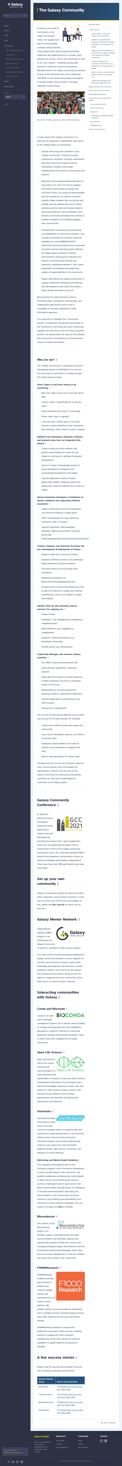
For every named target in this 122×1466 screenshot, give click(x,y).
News (6, 26)
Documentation (62, 1447)
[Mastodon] (17, 1462)
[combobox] (15, 97)
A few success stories (97, 129)
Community (8, 46)
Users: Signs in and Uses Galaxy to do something (101, 35)
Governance (10, 55)
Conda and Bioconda (98, 104)
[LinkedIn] (21, 1462)
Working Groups (12, 63)
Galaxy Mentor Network (14, 72)
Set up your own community (99, 90)
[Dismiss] (26, 1450)
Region (7, 93)
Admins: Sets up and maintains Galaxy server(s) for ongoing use (103, 74)
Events (6, 31)
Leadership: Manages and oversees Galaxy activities (101, 82)
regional (47, 897)
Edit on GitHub (109, 1423)
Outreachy (42, 1118)
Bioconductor (95, 122)
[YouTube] (13, 1462)
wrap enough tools (45, 51)
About (6, 81)
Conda (40, 1015)
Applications (9, 87)
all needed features (57, 55)
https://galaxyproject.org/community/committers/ (65, 538)
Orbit (6, 35)
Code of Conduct (12, 76)
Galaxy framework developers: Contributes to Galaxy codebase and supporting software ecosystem (103, 54)
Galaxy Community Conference (100, 87)
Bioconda (41, 1031)
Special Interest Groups (15, 59)
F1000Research (44, 1274)
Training (59, 1444)
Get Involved (83, 1447)
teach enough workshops (67, 51)
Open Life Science (46, 1059)
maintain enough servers (48, 47)
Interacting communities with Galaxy (100, 99)
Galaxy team (53, 39)
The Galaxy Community (14, 50)
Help (6, 41)
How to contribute (12, 68)
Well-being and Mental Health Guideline (103, 117)
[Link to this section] (57, 359)
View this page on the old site (13, 1453)
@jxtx (6, 104)
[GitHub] (9, 1462)
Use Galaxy (60, 1441)
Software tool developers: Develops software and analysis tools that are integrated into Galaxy (103, 43)
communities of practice (65, 897)
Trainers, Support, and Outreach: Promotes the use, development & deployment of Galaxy (103, 64)
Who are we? (95, 30)
